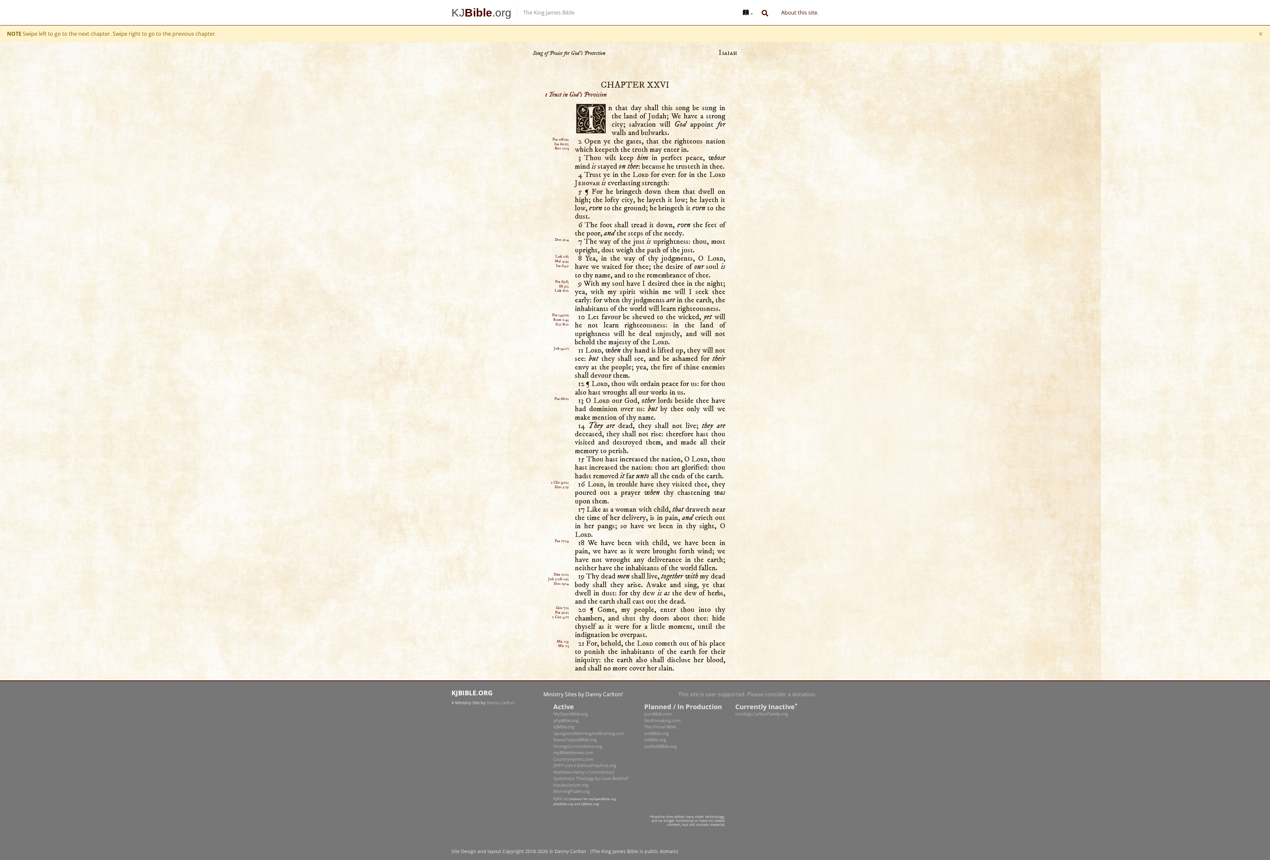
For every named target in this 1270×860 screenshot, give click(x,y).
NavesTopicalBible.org (575, 718)
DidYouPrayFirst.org (596, 744)
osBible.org (655, 718)
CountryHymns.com (573, 737)
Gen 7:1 (562, 585)
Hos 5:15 (562, 465)
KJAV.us (560, 777)
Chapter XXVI (635, 63)
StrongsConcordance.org (577, 724)
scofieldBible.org (660, 724)
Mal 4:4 (561, 239)
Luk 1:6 (561, 234)
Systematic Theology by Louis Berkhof (590, 756)
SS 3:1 (563, 264)
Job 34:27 (561, 326)
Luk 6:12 (562, 268)
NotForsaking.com (662, 699)
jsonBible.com (658, 692)
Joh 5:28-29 (558, 557)
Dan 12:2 (561, 552)
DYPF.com (563, 744)
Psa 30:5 (561, 590)
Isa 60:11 (561, 122)
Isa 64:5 (562, 243)
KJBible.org (563, 705)
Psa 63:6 (561, 259)
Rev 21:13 (562, 126)
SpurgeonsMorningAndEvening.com (588, 711)
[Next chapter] (1018, 456)
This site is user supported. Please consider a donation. (747, 672)
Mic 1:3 (562, 619)
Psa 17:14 (562, 519)
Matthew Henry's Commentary (583, 750)
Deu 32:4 (562, 217)
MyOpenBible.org (570, 692)
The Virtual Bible (660, 705)
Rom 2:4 (560, 297)
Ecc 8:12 (562, 302)
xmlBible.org (656, 711)
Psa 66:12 (561, 376)
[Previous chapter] (251, 456)
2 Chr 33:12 (559, 460)
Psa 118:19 (560, 117)
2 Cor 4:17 (560, 595)
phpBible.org (565, 699)
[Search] (765, 12)
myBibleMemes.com (573, 731)
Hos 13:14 (561, 561)
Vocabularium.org (570, 763)
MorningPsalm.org (571, 769)
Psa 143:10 (560, 293)
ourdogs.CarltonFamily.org (761, 692)
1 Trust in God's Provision (576, 73)
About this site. (800, 12)
